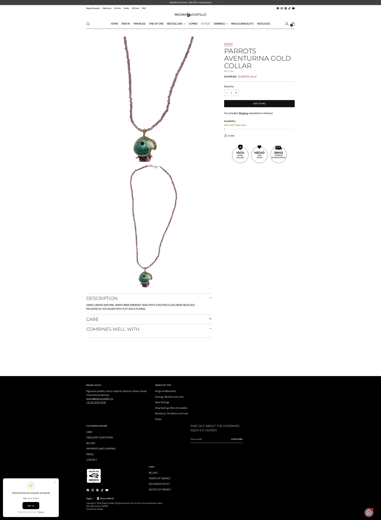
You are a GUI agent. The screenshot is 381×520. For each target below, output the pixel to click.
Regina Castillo (108, 503)
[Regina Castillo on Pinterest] (285, 8)
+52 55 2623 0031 (96, 402)
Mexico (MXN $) (107, 498)
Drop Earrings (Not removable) (171, 407)
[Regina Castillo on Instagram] (281, 8)
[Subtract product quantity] (227, 93)
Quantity (229, 86)
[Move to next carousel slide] (292, 365)
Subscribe (237, 439)
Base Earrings (162, 402)
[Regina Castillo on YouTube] (293, 8)
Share (231, 136)
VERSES (104, 506)
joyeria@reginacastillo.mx (99, 398)
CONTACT (91, 459)
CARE (89, 431)
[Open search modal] (88, 24)
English (89, 498)
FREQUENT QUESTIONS (99, 437)
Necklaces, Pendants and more (171, 413)
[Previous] (161, 2)
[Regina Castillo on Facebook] (278, 8)
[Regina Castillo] (190, 14)
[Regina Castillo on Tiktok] (289, 8)
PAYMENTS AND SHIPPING (101, 448)
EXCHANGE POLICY (159, 483)
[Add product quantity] (236, 93)
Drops (158, 419)
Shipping (243, 113)
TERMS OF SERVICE (159, 478)
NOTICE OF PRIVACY (160, 489)
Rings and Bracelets (165, 391)
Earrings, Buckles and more (169, 396)
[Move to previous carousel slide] (285, 365)
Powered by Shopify (94, 509)
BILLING (90, 443)
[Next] (219, 2)
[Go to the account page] (287, 24)
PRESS (90, 454)
